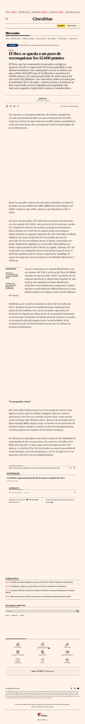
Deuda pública (51, 38)
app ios (42, 662)
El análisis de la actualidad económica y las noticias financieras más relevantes (36, 468)
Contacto (17, 704)
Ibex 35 (8, 12)
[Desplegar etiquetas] (74, 492)
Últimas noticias (73, 38)
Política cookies (31, 704)
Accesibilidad (66, 704)
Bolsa (7, 38)
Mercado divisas (16, 38)
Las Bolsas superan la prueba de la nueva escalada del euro (36, 478)
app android (67, 662)
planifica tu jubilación (18, 655)
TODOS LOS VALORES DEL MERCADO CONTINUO (11, 286)
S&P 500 (21, 12)
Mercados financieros (15, 492)
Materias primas (41, 38)
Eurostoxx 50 (53, 12)
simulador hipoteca (42, 647)
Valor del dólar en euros (73, 12)
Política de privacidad (56, 704)
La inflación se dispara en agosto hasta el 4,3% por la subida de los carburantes (38, 586)
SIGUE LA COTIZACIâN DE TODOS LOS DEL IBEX (11, 275)
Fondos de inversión (28, 38)
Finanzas (26, 492)
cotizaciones (17, 662)
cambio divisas (42, 655)
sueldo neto (67, 647)
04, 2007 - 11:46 (42, 100)
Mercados (12, 33)
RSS (36, 706)
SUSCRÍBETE (61, 25)
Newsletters (41, 706)
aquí (51, 502)
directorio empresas (67, 655)
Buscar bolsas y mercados (15, 605)
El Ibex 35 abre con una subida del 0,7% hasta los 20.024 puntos (39, 45)
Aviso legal (23, 704)
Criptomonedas (62, 38)
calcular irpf (17, 647)
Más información (14, 502)
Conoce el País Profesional (42, 671)
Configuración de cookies (42, 704)
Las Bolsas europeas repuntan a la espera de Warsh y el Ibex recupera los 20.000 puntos (41, 582)
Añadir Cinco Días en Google (70, 106)
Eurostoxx (14, 615)
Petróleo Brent (37, 12)
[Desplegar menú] (6, 19)
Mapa (33, 706)
